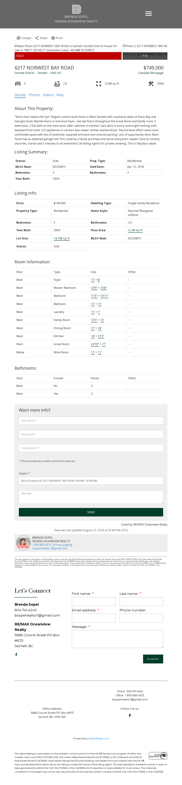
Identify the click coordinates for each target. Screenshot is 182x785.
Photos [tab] (34, 95)
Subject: (23, 473)
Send (91, 512)
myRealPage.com (98, 738)
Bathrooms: (26, 368)
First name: (82, 594)
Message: (80, 627)
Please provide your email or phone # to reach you (48, 461)
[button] (16, 654)
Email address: (84, 610)
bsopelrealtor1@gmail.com (49, 548)
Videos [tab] (48, 95)
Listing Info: (26, 193)
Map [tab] (60, 95)
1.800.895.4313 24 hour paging (52, 545)
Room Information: (33, 262)
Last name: (129, 594)
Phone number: (133, 610)
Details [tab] (20, 95)
